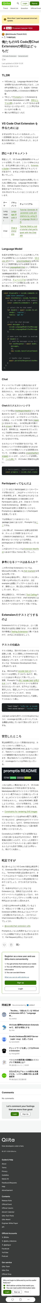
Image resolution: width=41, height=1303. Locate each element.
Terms (4, 1167)
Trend (5, 8)
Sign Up (25, 1114)
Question (24, 8)
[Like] (4, 944)
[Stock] (11, 944)
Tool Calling (31, 594)
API (3, 1227)
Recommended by (19, 1005)
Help (3, 1186)
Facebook (5, 1249)
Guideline (5, 1175)
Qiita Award (6, 1219)
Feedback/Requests (9, 1183)
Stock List (14, 8)
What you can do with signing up (17, 977)
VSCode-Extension (9, 56)
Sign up (17, 1292)
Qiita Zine (5, 1270)
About (4, 1164)
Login (25, 3)
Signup (34, 3)
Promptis (17, 97)
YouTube (5, 1252)
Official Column (7, 1208)
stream (9, 426)
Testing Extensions (19, 631)
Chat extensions (14, 231)
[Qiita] (6, 3)
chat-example (29, 571)
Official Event (7, 1204)
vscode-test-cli (24, 671)
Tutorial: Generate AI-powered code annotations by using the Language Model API (29, 216)
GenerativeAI (23, 56)
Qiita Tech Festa (8, 1216)
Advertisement (7, 1190)
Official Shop (6, 1274)
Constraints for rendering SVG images (21, 811)
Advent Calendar (8, 1212)
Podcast (5, 1256)
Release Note (7, 1200)
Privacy (4, 1171)
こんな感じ (10, 459)
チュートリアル (19, 279)
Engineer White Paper (10, 1223)
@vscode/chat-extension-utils (17, 926)
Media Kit (5, 1179)
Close (26, 1292)
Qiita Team (6, 1266)
